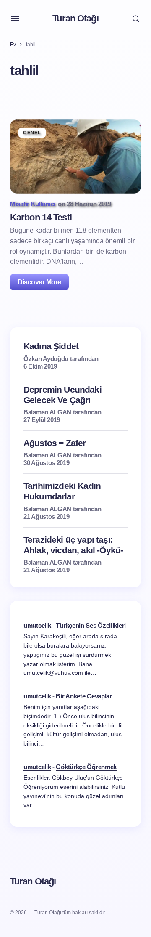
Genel (32, 132)
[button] (15, 18)
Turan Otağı (75, 18)
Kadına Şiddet (50, 346)
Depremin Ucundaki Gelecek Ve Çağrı (62, 395)
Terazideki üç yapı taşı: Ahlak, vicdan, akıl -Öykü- (73, 545)
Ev (13, 45)
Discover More (39, 282)
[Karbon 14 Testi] (75, 156)
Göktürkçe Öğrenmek (86, 766)
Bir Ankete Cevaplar (84, 696)
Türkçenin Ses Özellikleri (91, 625)
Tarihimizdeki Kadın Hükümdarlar (62, 491)
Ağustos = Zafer (54, 443)
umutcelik (37, 625)
